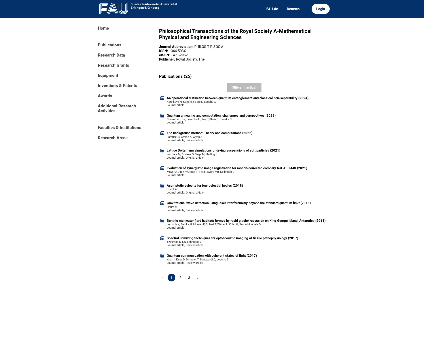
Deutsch (293, 9)
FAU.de (272, 9)
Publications (109, 45)
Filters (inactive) (244, 87)
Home (103, 28)
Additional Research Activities (117, 108)
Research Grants (113, 65)
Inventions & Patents (117, 85)
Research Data (111, 55)
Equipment (108, 75)
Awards (105, 95)
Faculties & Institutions (119, 127)
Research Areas (113, 137)
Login (320, 9)
